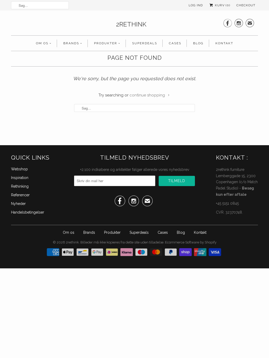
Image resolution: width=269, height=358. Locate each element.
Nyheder (18, 204)
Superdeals (144, 43)
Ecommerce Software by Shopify (190, 242)
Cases (175, 43)
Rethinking (20, 186)
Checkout (245, 5)
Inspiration (19, 178)
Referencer (20, 195)
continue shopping (148, 95)
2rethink (131, 24)
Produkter (105, 43)
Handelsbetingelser (27, 212)
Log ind (196, 5)
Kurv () (222, 5)
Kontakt (224, 43)
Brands (71, 43)
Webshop (19, 169)
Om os (42, 43)
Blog (198, 43)
